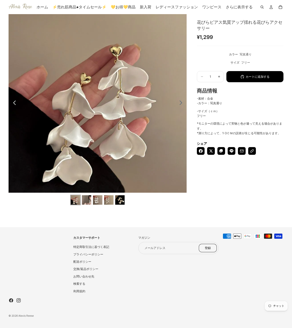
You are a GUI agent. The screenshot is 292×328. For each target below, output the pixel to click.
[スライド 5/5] (120, 200)
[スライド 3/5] (97, 200)
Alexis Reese (26, 315)
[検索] (262, 7)
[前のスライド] (13, 103)
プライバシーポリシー (88, 254)
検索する (79, 283)
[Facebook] (11, 300)
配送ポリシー (82, 261)
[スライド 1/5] (75, 200)
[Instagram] (18, 300)
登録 (208, 248)
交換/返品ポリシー (85, 269)
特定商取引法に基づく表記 (91, 247)
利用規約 (79, 291)
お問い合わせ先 (83, 276)
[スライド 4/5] (109, 200)
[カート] (280, 7)
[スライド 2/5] (86, 200)
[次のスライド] (182, 103)
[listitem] (239, 7)
